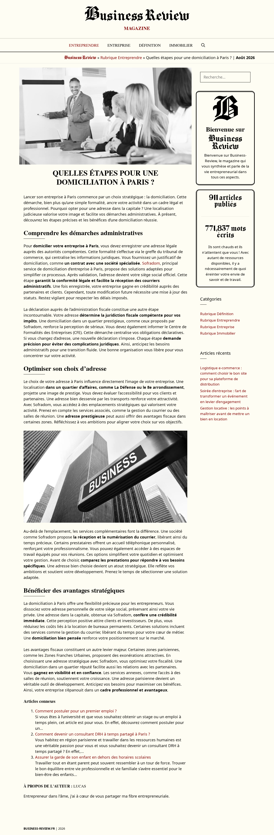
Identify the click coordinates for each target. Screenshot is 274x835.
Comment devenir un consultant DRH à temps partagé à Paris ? (92, 734)
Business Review (137, 16)
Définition (150, 45)
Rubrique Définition (217, 313)
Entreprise (118, 45)
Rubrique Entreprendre (121, 57)
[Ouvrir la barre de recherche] (203, 45)
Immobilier (181, 45)
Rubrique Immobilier (217, 333)
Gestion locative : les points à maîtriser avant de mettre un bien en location (225, 413)
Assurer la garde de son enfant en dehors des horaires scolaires (93, 757)
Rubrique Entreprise (217, 326)
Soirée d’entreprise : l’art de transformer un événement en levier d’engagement (223, 396)
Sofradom (151, 263)
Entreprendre (84, 45)
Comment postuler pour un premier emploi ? (76, 710)
